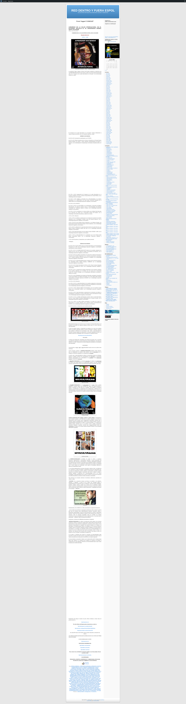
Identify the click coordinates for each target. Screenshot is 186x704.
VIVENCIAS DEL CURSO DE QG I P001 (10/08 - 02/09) (112, 296)
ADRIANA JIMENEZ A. (75, 666)
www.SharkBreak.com (111, 37)
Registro (107, 304)
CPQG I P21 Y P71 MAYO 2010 (111, 205)
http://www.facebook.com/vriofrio (85, 655)
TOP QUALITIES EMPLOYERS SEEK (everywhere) (111, 239)
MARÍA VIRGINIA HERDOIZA (91, 680)
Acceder (107, 305)
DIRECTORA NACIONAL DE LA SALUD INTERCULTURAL (84, 671)
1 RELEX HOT (108, 184)
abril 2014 (108, 76)
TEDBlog (107, 284)
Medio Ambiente (109, 217)
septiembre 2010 (109, 120)
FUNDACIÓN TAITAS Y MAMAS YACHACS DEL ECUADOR (85, 677)
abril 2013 (108, 88)
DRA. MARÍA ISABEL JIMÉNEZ (77, 673)
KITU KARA (78, 679)
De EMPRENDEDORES (110, 266)
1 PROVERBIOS (109, 183)
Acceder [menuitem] (5, 1)
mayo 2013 (108, 87)
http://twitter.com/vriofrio (85, 647)
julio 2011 (108, 110)
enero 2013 (108, 91)
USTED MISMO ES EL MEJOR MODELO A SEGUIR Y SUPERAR (111, 289)
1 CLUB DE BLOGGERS (110, 158)
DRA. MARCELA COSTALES (94, 672)
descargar (72, 670)
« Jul (106, 70)
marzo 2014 (108, 77)
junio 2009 (108, 135)
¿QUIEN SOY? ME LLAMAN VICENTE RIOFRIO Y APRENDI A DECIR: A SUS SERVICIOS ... (111, 300)
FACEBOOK (72, 676)
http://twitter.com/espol (85, 649)
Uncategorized (87, 691)
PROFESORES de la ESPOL (111, 222)
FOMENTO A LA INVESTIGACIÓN (112, 214)
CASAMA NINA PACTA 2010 (77, 667)
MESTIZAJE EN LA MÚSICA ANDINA (84, 681)
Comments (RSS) (96, 700)
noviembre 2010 (109, 118)
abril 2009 (108, 137)
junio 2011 (108, 111)
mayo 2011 (108, 112)
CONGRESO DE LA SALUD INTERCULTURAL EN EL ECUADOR (85, 668)
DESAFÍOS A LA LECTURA (110, 210)
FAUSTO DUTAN (78, 676)
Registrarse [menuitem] (10, 1)
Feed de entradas (109, 306)
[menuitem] (1, 1)
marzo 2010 (108, 126)
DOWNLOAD (89, 671)
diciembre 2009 (109, 129)
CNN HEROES (108, 264)
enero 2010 (108, 128)
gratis (90, 677)
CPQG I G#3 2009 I (109, 204)
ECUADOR (88, 674)
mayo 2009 (108, 136)
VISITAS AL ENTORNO (110, 242)
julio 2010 (108, 122)
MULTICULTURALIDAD (96, 681)
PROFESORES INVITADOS (111, 223)
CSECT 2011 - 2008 (109, 206)
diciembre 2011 (108, 105)
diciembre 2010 (109, 117)
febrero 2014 (108, 78)
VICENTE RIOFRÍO (97, 689)
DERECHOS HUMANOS (94, 669)
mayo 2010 (108, 124)
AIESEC (107, 259)
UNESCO (99, 688)
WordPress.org (108, 308)
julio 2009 (108, 134)
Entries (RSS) (89, 700)
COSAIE (96, 668)
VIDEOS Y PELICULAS (110, 241)
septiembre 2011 (109, 108)
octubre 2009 (108, 131)
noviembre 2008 (109, 142)
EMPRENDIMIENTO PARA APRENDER (78, 675)
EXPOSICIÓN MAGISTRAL (94, 675)
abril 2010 (108, 125)
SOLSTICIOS (80, 688)
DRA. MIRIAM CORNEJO (88, 673)
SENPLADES (87, 687)
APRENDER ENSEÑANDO (85, 666)
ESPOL (83, 37)
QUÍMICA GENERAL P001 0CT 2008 (112, 233)
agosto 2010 (108, 121)
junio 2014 (108, 74)
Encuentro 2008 (109, 213)
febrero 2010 (108, 127)
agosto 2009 (108, 133)
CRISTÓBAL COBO (80, 669)
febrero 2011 (108, 115)
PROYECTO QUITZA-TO (74, 683)
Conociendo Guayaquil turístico (111, 265)
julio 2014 (108, 73)
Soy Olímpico (108, 236)
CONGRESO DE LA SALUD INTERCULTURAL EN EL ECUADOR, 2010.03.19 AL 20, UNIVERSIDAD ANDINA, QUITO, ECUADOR (85, 28)
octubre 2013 (108, 82)
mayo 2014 (108, 75)
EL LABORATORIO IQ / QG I (111, 268)
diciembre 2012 (109, 92)
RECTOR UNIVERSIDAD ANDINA (88, 683)
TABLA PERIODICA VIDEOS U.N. (112, 282)
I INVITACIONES (109, 216)
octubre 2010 (108, 119)
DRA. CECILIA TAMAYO (84, 672)
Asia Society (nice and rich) (110, 260)
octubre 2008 (108, 143)
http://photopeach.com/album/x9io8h (85, 626)
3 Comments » (94, 691)
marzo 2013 (108, 89)
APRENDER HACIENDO (96, 666)
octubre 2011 (108, 107)
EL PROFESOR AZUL (110, 269)
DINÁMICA (76, 670)
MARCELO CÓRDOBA (80, 680)
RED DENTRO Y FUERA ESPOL (93, 10)
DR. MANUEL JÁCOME (74, 672)
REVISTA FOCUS (109, 281)
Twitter (95, 688)
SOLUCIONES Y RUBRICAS (111, 235)
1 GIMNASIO (108, 171)
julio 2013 (108, 85)
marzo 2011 (108, 114)
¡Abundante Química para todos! (111, 257)
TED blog (107, 283)
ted (83, 688)
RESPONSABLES (80, 684)
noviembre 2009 (109, 130)
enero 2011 (108, 116)
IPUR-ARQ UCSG (109, 275)
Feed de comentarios (109, 307)
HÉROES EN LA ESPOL (110, 215)
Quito (80, 683)
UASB (87, 37)
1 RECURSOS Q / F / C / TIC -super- (112, 258)
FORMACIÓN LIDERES (87, 676)
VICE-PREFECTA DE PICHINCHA (86, 689)
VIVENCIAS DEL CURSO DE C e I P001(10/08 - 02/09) (112, 294)
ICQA (98, 677)
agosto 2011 (108, 109)
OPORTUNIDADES (75, 682)
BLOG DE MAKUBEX (110, 261)
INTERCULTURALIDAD (74, 678)
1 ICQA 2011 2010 (109, 172)
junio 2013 (108, 86)
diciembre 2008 (109, 141)
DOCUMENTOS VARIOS (110, 211)
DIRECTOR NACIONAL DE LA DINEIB (86, 670)
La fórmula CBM (109, 276)
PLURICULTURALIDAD (83, 682)
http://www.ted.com (85, 622)
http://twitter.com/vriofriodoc (85, 645)
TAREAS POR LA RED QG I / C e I (112, 237)
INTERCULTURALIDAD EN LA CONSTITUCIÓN (88, 678)
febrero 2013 (108, 90)
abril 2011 (108, 113)
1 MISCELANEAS (80, 691)
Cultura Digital (108, 207)
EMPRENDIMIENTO (109, 212)
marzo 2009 (108, 138)
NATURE (107, 277)
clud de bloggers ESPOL (110, 263)
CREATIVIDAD (73, 669)
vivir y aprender (108, 285)
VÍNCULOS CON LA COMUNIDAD (89, 690)
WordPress (102, 699)
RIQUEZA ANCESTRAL (89, 684)
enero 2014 (108, 79)
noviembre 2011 (109, 106)
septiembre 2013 (109, 83)
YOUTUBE (99, 690)
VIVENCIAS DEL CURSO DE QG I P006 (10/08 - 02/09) (112, 298)
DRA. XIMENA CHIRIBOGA (80, 674)
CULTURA (87, 669)
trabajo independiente (89, 688)
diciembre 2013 (109, 80)
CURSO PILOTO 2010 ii (110, 209)
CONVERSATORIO (90, 668)
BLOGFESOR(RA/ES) (110, 262)
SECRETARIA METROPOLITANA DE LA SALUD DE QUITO (88, 686)
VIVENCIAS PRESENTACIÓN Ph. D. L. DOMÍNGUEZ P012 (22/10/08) (112, 292)
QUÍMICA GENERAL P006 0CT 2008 (112, 234)
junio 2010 (108, 123)
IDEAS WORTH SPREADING (111, 274)
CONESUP (85, 667)
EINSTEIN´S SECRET (110, 267)
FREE (93, 676)
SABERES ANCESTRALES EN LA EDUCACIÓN (86, 685)
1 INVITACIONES (109, 173)
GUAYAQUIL (94, 677)
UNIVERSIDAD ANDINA (74, 689)
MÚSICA (107, 220)
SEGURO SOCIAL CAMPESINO (77, 687)
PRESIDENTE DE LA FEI (94, 682)
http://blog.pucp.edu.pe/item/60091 (85, 335)
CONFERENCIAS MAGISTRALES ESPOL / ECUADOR (112, 203)
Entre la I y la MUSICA (110, 270)
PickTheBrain (108, 280)
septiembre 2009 (109, 132)
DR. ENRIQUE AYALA (97, 671)
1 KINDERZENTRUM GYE (110, 174)
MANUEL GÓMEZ (72, 680)
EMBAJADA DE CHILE (95, 674)
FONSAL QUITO (109, 271)
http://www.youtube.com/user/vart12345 (85, 630)
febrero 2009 (108, 139)
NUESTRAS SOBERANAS (110, 221)
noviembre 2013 (109, 81)
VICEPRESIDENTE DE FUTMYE (75, 690)
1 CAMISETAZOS (109, 157)
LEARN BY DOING (84, 679)
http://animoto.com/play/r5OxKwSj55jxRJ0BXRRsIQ (85, 628)
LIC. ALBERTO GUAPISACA (94, 679)
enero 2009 (108, 140)
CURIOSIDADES (109, 208)
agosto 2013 (108, 84)
